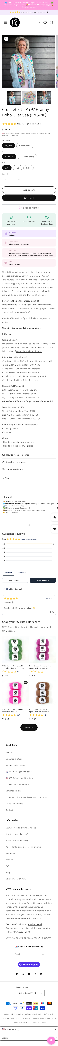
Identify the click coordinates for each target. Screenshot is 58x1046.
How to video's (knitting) (17, 834)
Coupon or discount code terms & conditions (26, 797)
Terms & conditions (14, 803)
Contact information (21, 1023)
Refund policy (49, 1014)
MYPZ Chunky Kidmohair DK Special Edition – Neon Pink (13, 710)
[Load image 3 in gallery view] (44, 98)
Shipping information (15, 765)
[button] (6, 22)
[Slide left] (3, 98)
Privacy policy (10, 1018)
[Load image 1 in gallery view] (14, 98)
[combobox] (29, 1029)
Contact (9, 810)
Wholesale (10, 853)
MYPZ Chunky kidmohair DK (29, 351)
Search (9, 752)
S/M (7, 168)
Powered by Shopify (34, 1014)
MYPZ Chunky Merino (45, 343)
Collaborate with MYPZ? (16, 878)
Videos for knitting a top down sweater (23, 847)
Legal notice (51, 1018)
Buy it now (29, 197)
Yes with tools (27, 156)
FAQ (7, 866)
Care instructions (13, 790)
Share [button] (7, 478)
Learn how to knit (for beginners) (21, 827)
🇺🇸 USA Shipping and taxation (19, 778)
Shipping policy (38, 1018)
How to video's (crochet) (17, 840)
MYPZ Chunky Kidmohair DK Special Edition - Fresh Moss (13, 667)
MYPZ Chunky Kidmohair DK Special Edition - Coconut (40, 710)
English (8, 145)
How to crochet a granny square (18, 442)
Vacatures (10, 859)
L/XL (28, 168)
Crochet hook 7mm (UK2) (23, 411)
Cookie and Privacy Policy (17, 784)
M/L (17, 168)
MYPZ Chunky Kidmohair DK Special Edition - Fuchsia (40, 667)
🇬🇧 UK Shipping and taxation (19, 771)
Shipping (48, 133)
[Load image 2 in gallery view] (29, 98)
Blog (8, 872)
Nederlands (24, 145)
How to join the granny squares (18, 445)
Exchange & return (14, 759)
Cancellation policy (39, 1023)
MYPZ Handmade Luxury (18, 1014)
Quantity (5, 174)
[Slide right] (55, 98)
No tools (9, 156)
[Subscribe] (43, 954)
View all (29, 727)
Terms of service (24, 1018)
